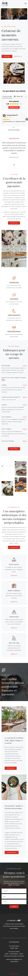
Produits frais (14, 282)
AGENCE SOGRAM (14, 973)
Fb (12, 932)
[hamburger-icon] (25, 3)
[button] (1, 119)
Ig (15, 932)
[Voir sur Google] (4, 115)
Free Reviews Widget (14, 130)
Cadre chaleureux (14, 315)
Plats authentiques (14, 331)
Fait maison (14, 299)
